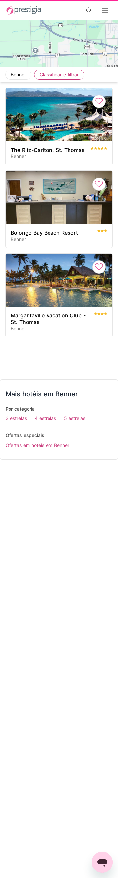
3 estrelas (16, 418)
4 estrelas (45, 418)
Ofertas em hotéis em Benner (37, 445)
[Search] (70, 10)
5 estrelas (74, 418)
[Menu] (107, 10)
